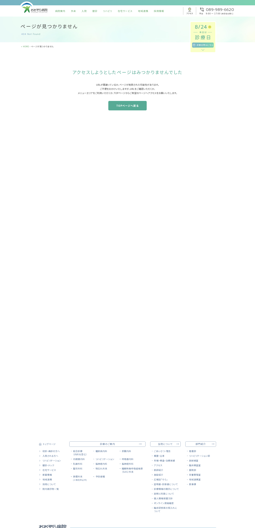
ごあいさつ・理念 (162, 451)
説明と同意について (164, 493)
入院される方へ (50, 455)
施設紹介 (158, 474)
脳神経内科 (101, 463)
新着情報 (47, 474)
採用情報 (159, 11)
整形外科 (77, 468)
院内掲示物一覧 (50, 488)
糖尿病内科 (101, 451)
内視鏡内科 (79, 459)
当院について (165, 444)
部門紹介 (201, 444)
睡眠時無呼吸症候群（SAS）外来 (132, 470)
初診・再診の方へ (51, 451)
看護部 (192, 451)
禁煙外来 (80, 478)
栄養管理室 (195, 474)
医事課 (192, 484)
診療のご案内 (107, 444)
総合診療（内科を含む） (80, 452)
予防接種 (100, 476)
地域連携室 (195, 479)
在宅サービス (125, 11)
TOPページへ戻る (127, 105)
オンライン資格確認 (164, 503)
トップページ (49, 444)
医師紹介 (158, 470)
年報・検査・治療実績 (164, 460)
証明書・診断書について (166, 484)
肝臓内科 (126, 451)
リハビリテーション (51, 460)
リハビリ (107, 11)
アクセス (158, 465)
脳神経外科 (128, 463)
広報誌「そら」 (160, 479)
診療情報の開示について (166, 488)
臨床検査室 (195, 465)
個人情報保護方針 (163, 498)
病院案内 (60, 11)
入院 (84, 11)
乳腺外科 (77, 463)
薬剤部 (192, 470)
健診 (95, 11)
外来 (73, 11)
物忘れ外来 (101, 468)
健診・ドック (48, 465)
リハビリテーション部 (199, 455)
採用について (49, 484)
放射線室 (193, 460)
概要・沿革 (159, 455)
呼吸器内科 (128, 459)
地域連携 (143, 11)
